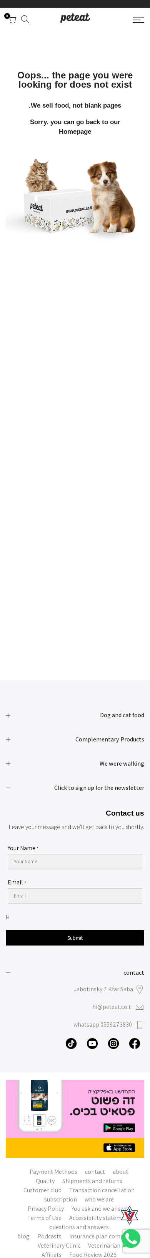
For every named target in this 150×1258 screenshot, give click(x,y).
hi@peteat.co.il (112, 1007)
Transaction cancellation (102, 1190)
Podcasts (49, 1236)
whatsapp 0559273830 (102, 1024)
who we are (99, 1199)
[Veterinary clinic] (129, 1215)
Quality (45, 1181)
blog (23, 1236)
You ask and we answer (101, 1209)
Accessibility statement (99, 1218)
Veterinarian (104, 1245)
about (120, 1172)
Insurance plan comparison (104, 1236)
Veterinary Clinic (59, 1245)
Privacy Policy (46, 1209)
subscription (60, 1199)
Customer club (42, 1190)
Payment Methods (53, 1172)
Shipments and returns (92, 1181)
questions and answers (79, 1227)
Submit (75, 937)
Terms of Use (44, 1218)
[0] (12, 21)
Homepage (75, 131)
